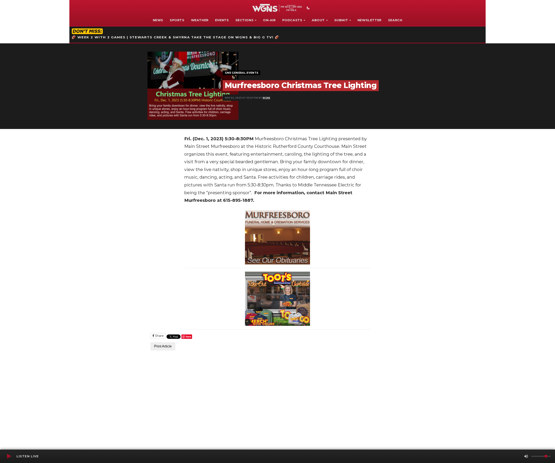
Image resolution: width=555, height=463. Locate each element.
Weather (200, 20)
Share (159, 336)
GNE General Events (241, 72)
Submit (341, 20)
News (158, 20)
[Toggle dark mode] (307, 8)
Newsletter (369, 20)
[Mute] (526, 456)
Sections (244, 20)
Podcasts (292, 20)
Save (188, 336)
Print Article (163, 346)
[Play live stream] (8, 456)
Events (222, 20)
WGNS (266, 97)
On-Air (269, 20)
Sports (177, 20)
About (318, 20)
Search (395, 20)
